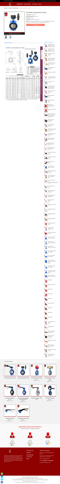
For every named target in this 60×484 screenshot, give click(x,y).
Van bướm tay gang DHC (10, 398)
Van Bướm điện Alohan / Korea (36, 377)
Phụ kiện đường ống (51, 209)
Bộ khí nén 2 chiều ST (52, 340)
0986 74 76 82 (47, 442)
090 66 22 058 (30, 443)
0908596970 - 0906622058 (48, 460)
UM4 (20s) (50, 298)
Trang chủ (6, 8)
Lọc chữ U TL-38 (51, 81)
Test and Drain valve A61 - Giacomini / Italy (51, 64)
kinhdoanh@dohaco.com (46, 462)
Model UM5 (50, 307)
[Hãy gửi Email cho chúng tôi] (1, 479)
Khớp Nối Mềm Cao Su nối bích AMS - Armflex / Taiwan (51, 87)
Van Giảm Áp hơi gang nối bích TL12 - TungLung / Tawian (51, 45)
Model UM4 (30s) (51, 303)
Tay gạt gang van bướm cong (23, 418)
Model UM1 (50, 279)
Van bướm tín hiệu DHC (50, 398)
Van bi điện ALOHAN (51, 109)
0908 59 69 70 (35, 24)
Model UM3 (50, 289)
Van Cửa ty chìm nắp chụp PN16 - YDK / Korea (51, 271)
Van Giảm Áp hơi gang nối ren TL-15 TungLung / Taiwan (51, 50)
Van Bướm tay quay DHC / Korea (23, 377)
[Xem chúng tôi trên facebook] (1, 482)
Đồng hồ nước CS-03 (52, 204)
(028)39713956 (46, 458)
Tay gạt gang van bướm (10, 418)
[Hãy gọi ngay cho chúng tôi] (1, 474)
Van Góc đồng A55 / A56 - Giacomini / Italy (51, 176)
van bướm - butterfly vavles (13, 8)
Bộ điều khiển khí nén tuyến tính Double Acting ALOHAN (52, 115)
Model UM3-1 (50, 293)
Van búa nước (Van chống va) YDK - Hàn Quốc (52, 261)
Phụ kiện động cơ (51, 326)
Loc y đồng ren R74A (52, 72)
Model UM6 (50, 312)
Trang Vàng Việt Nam (42, 482)
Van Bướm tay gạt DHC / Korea (9, 377)
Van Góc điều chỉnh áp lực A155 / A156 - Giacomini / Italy (51, 59)
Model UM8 (50, 317)
